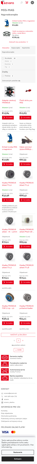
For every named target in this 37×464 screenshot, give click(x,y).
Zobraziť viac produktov (17, 42)
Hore (19, 350)
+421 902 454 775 (10, 396)
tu (11, 447)
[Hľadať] (22, 3)
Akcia (8, 61)
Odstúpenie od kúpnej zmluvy (11, 421)
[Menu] (32, 3)
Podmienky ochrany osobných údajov (14, 418)
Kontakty (4, 411)
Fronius (9, 76)
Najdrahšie (26, 48)
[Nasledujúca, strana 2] (18, 340)
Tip (7, 67)
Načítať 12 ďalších (18, 335)
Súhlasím (17, 459)
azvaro (6, 399)
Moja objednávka (7, 413)
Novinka (9, 64)
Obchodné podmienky (9, 416)
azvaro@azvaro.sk (10, 393)
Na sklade (10, 58)
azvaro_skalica (9, 402)
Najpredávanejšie (8, 52)
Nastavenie (17, 452)
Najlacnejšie (15, 48)
